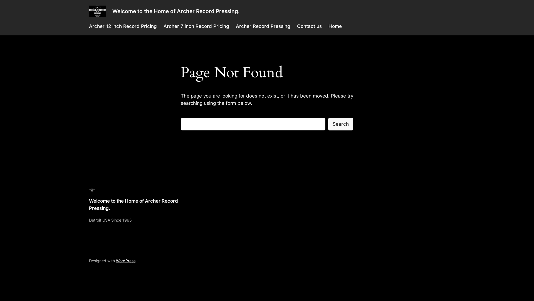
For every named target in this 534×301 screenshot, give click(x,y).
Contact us (309, 26)
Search (341, 124)
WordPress (125, 260)
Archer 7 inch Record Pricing (196, 26)
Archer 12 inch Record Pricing (123, 26)
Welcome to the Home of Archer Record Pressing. (176, 11)
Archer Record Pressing (263, 26)
